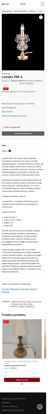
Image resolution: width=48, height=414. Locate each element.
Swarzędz (24, 289)
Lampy (28, 301)
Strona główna (7, 11)
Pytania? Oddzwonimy (23, 133)
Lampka (21, 306)
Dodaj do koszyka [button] (22, 380)
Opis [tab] (4, 145)
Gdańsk (33, 289)
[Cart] (40, 407)
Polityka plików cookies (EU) (13, 410)
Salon (31, 304)
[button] (41, 17)
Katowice (32, 11)
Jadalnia (14, 301)
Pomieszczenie (17, 304)
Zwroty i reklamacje (10, 406)
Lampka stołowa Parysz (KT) (15, 365)
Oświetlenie (36, 301)
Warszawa (14, 289)
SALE (26, 304)
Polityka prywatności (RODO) (13, 399)
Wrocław (5, 289)
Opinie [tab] (6, 151)
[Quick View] (22, 376)
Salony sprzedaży (20, 11)
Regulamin (6, 402)
